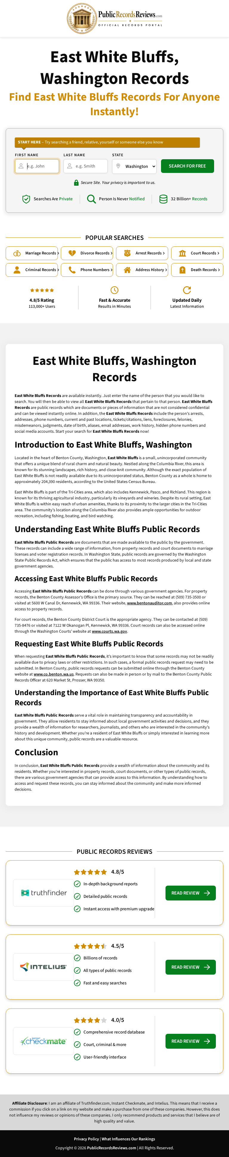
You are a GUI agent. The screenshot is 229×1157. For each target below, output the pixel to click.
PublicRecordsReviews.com (111, 1148)
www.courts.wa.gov (109, 631)
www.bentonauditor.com (149, 603)
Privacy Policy (86, 1139)
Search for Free (187, 166)
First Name (26, 155)
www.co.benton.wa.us (54, 674)
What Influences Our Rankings (128, 1139)
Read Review (185, 893)
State (117, 155)
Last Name (74, 155)
